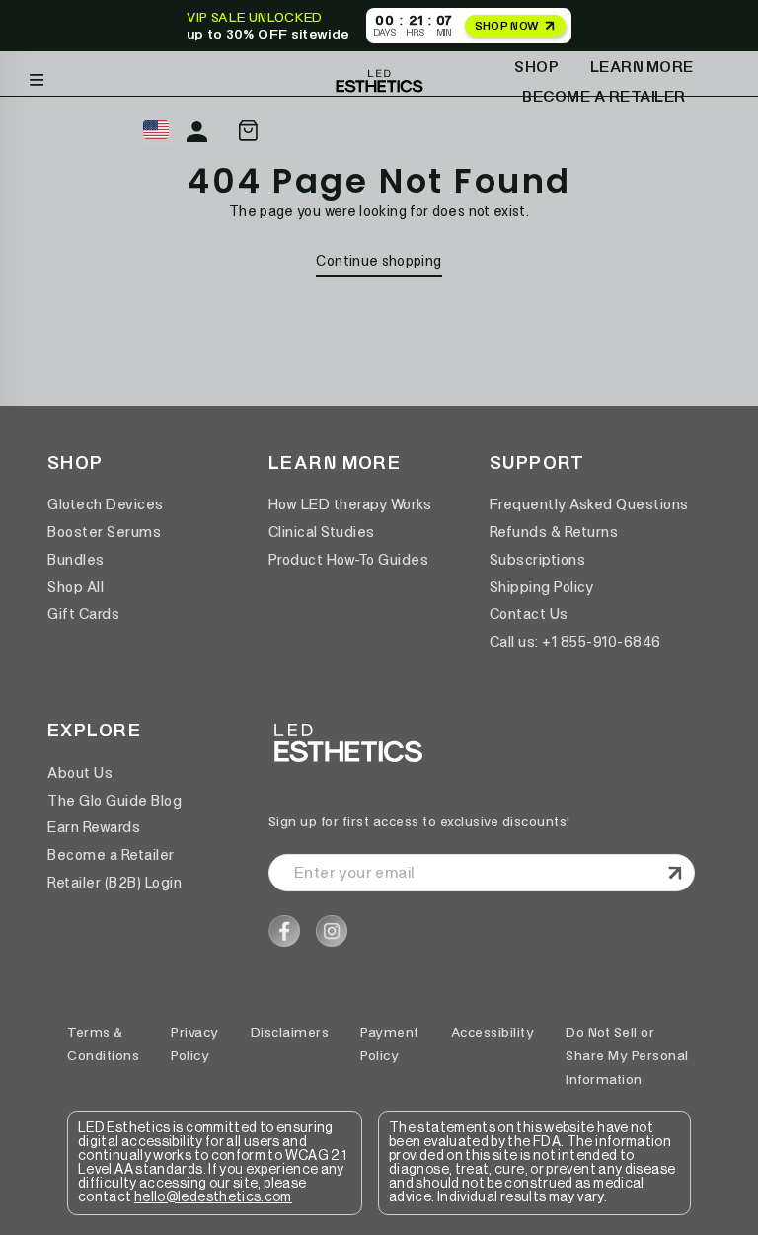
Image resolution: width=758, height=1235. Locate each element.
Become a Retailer (111, 855)
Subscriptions (538, 560)
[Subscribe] (672, 873)
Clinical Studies (321, 532)
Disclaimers (290, 1032)
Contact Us (529, 614)
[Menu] (37, 75)
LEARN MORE (642, 66)
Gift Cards (83, 614)
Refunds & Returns (554, 532)
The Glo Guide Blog (114, 801)
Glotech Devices (105, 504)
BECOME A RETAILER (604, 96)
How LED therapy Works (350, 504)
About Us (80, 773)
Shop (536, 66)
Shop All (75, 587)
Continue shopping (378, 261)
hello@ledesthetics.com (213, 1197)
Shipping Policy (542, 587)
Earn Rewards (93, 827)
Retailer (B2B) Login (114, 882)
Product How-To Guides (348, 560)
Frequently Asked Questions (589, 504)
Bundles (76, 560)
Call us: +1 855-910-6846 (575, 642)
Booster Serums (104, 532)
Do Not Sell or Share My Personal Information (627, 1056)
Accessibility (493, 1032)
